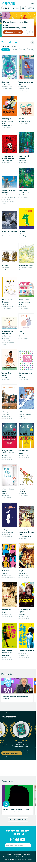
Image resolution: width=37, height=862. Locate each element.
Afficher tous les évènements (18, 819)
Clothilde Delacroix (7, 306)
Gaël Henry (5, 377)
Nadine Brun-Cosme (24, 334)
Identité (5, 50)
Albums (6, 8)
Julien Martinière (7, 270)
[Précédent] (26, 32)
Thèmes (13, 46)
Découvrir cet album (13, 32)
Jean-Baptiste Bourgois (25, 268)
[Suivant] (31, 32)
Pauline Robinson (7, 125)
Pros (32, 3)
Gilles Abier (5, 573)
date (5, 46)
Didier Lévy (21, 234)
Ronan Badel (5, 338)
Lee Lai (4, 234)
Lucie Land (21, 614)
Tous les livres (9, 42)
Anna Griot (21, 416)
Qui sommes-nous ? (9, 857)
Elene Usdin (22, 160)
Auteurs (31, 8)
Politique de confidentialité (24, 857)
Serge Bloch (22, 493)
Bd (24, 8)
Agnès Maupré (6, 84)
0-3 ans (14, 50)
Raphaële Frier (6, 268)
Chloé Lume (22, 86)
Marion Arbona (22, 195)
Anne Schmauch (6, 414)
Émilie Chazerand (23, 193)
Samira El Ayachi (6, 655)
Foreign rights (26, 854)
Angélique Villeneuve (24, 414)
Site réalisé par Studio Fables (23, 859)
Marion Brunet (22, 573)
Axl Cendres (22, 653)
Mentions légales (9, 859)
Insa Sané (4, 455)
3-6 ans (22, 50)
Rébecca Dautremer (24, 121)
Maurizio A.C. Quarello (8, 197)
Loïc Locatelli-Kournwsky (25, 536)
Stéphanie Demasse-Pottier (8, 122)
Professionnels (16, 854)
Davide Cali (5, 195)
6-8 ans (30, 50)
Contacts (8, 854)
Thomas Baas (5, 495)
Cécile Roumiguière (7, 532)
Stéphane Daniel (6, 336)
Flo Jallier (4, 612)
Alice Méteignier (23, 236)
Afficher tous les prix (11, 753)
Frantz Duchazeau (7, 160)
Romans (16, 8)
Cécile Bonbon (22, 306)
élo (19, 336)
